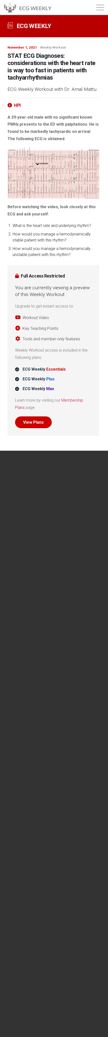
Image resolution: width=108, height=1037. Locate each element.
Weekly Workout (53, 47)
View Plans (33, 422)
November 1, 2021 (22, 47)
